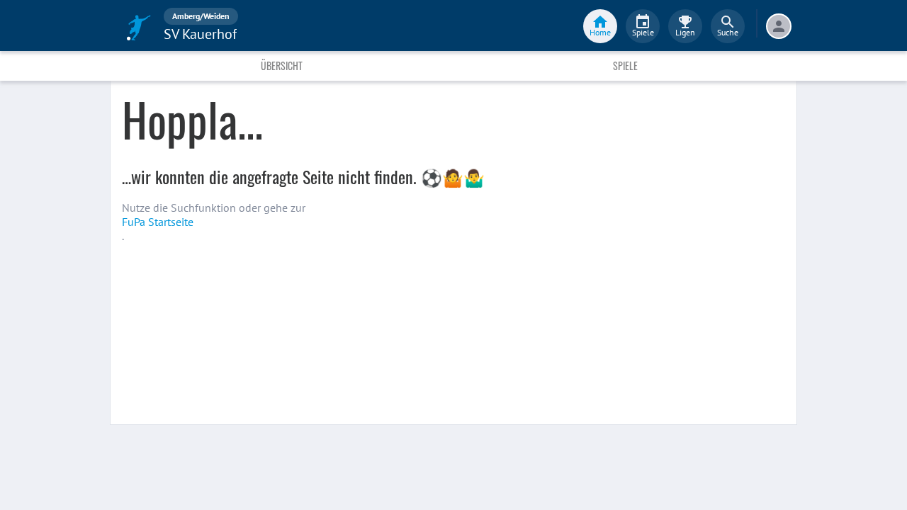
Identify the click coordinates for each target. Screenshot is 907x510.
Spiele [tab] (625, 65)
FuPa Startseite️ (157, 222)
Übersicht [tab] (282, 65)
